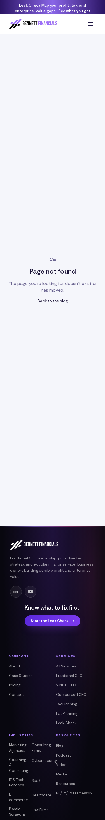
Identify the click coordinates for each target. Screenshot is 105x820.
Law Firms (40, 809)
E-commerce (18, 797)
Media (61, 774)
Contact (16, 694)
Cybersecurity (44, 760)
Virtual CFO (66, 685)
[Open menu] (90, 24)
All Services (66, 666)
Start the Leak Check (52, 620)
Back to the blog (53, 300)
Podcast (63, 755)
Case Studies (20, 675)
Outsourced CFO (71, 694)
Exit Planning (66, 713)
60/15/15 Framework (74, 793)
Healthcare (41, 795)
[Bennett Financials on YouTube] (30, 592)
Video (61, 764)
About (14, 666)
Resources (65, 783)
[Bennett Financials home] (33, 24)
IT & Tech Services (16, 782)
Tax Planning (66, 704)
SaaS (36, 780)
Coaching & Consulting (18, 765)
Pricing (14, 685)
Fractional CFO (69, 675)
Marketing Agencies (17, 748)
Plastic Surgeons (17, 812)
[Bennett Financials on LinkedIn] (16, 592)
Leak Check (66, 723)
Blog (59, 745)
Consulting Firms (41, 748)
